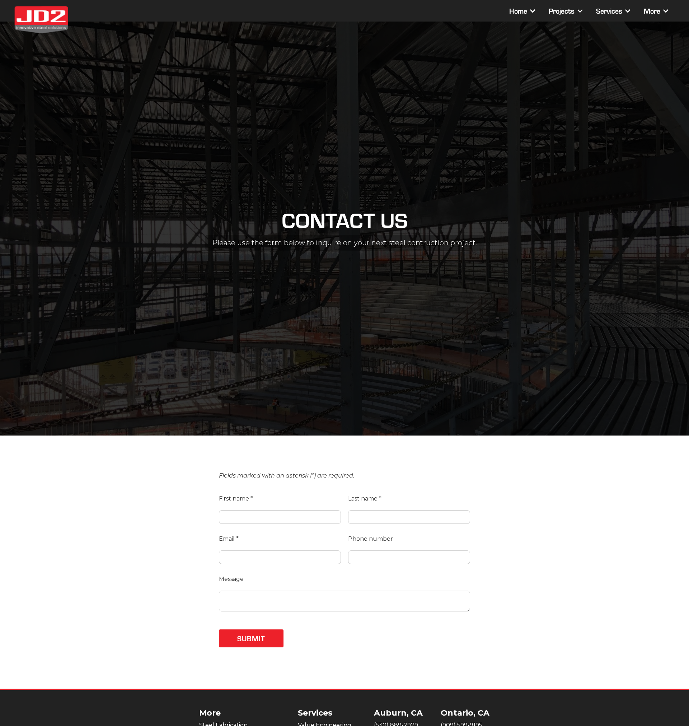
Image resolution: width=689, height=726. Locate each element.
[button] (522, 11)
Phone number (370, 538)
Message (231, 579)
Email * (229, 538)
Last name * (364, 498)
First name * (236, 498)
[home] (41, 19)
